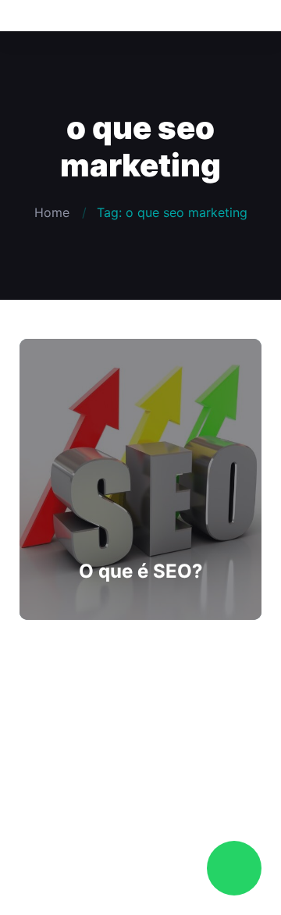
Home (51, 212)
